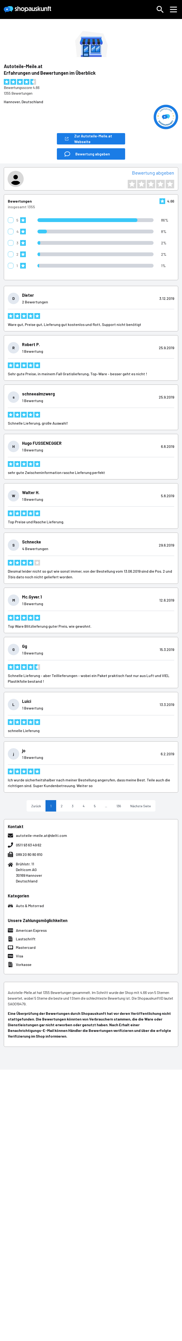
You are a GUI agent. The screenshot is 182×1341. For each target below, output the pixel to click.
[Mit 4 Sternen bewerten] (160, 184)
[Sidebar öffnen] (173, 9)
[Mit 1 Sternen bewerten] (132, 184)
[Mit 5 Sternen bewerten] (170, 184)
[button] (160, 9)
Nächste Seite (140, 806)
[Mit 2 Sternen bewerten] (141, 184)
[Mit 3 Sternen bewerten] (151, 184)
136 (118, 806)
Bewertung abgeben (153, 173)
